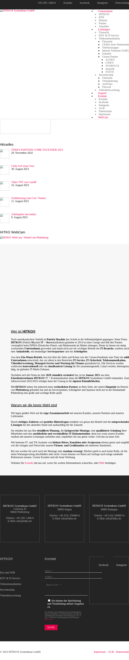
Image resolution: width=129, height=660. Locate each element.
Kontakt (67, 2)
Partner (102, 23)
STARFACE (112, 65)
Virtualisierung (110, 80)
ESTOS (109, 71)
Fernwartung (122, 2)
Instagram (102, 2)
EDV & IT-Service (109, 35)
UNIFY (109, 62)
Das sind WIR (7, 572)
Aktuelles (104, 26)
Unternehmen (105, 11)
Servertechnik (106, 74)
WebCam (102, 117)
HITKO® (104, 14)
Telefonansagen (110, 47)
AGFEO (110, 59)
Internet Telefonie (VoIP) (115, 50)
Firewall (106, 87)
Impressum (104, 114)
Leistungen (103, 29)
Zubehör (106, 53)
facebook (85, 2)
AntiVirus (107, 83)
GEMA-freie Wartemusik (115, 44)
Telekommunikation (109, 38)
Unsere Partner (110, 56)
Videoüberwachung (109, 90)
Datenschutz (105, 111)
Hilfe (101, 462)
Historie (103, 20)
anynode (110, 68)
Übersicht (104, 32)
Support (101, 93)
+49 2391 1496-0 (46, 2)
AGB (102, 108)
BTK (101, 17)
